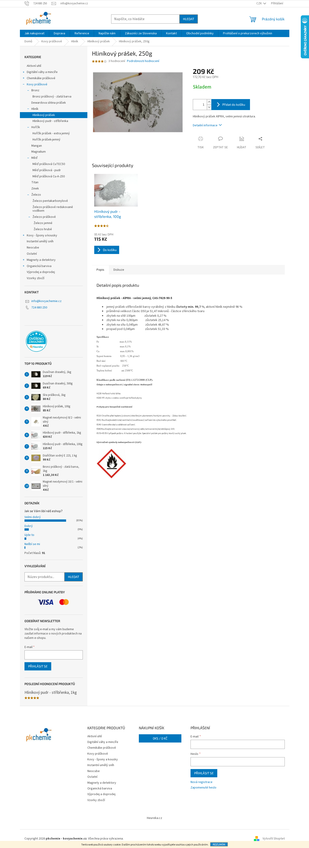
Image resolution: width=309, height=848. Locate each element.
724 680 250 (39, 307)
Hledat (188, 19)
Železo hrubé (43, 229)
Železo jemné (43, 223)
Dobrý (28, 526)
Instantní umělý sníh (40, 241)
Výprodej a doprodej (41, 272)
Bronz (35, 90)
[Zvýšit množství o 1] (209, 102)
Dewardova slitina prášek (48, 102)
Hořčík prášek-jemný (46, 139)
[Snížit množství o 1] (209, 107)
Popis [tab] (100, 269)
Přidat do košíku (233, 104)
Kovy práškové (37, 84)
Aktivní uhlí (34, 66)
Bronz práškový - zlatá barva (51, 96)
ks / (160, 738)
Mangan (36, 145)
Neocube (33, 247)
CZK (259, 3)
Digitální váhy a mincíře (42, 72)
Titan (34, 182)
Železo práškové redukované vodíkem (52, 209)
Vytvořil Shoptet (274, 838)
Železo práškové (44, 217)
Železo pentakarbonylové (50, 201)
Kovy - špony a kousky (42, 235)
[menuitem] (34, 33)
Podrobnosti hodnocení (143, 61)
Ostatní (32, 253)
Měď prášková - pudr (46, 170)
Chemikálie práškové (41, 78)
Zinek (35, 188)
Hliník (34, 109)
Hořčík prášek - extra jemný (51, 133)
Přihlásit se (38, 666)
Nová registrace (201, 782)
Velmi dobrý (32, 517)
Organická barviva (39, 266)
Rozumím (219, 844)
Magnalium (38, 151)
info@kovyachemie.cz (46, 301)
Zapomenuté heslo (203, 788)
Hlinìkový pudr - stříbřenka (50, 121)
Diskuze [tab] (118, 269)
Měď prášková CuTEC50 (48, 164)
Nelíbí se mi (32, 544)
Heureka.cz (154, 818)
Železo (36, 194)
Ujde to (29, 535)
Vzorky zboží (35, 278)
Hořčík (35, 127)
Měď (34, 158)
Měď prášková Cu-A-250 (48, 176)
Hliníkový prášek (43, 115)
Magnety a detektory (41, 260)
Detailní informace (205, 125)
